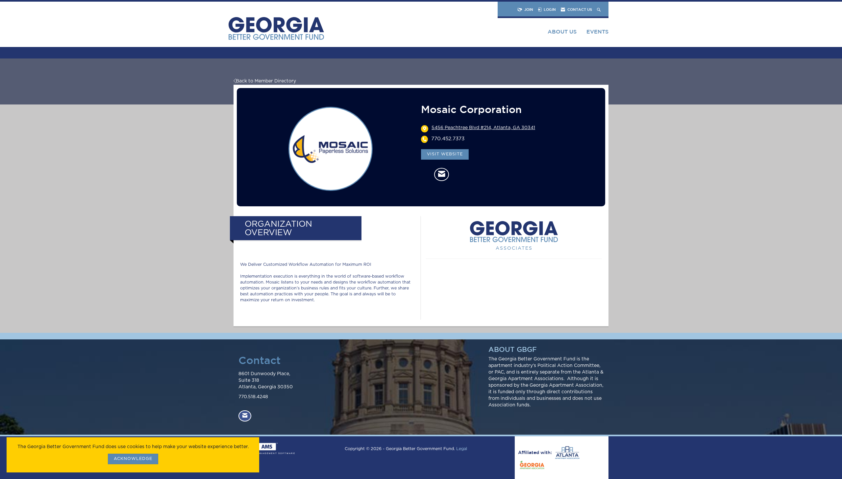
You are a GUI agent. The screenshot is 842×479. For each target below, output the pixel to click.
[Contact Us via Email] (244, 416)
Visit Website (445, 154)
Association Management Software (264, 453)
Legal (461, 449)
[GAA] (531, 465)
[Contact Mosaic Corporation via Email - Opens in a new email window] (441, 174)
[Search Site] (599, 9)
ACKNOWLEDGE (133, 459)
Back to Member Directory (266, 81)
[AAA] (566, 452)
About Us (562, 31)
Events (597, 31)
